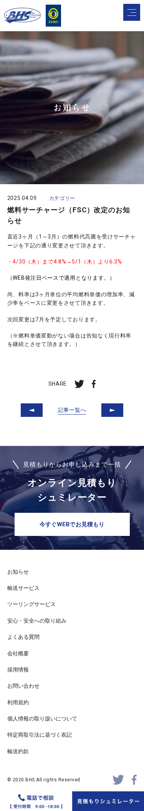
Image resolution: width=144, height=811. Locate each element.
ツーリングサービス (31, 604)
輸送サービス (23, 588)
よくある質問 (23, 637)
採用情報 (18, 670)
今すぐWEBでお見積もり (72, 524)
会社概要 (18, 653)
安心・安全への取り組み (36, 621)
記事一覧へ (72, 410)
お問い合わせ (23, 686)
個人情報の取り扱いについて (42, 718)
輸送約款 (18, 751)
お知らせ (18, 572)
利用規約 (18, 702)
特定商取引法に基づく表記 (39, 735)
